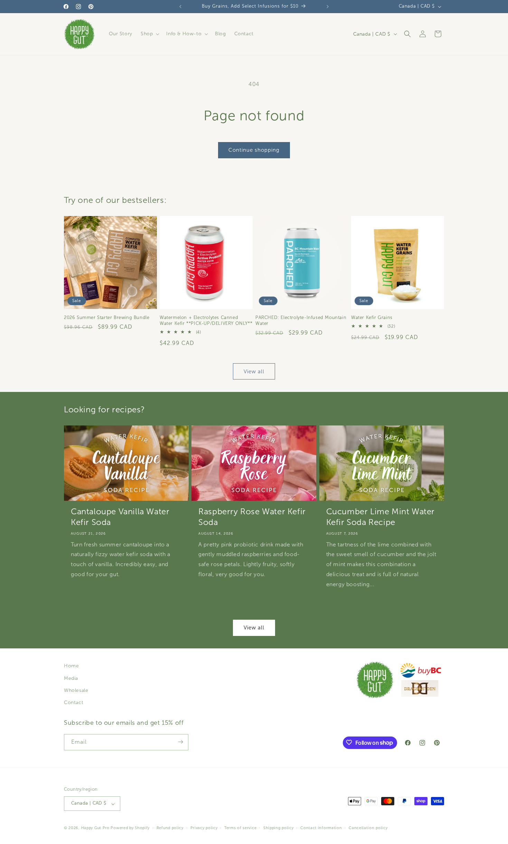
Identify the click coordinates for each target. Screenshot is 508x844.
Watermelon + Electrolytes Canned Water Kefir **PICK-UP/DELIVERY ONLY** (206, 320)
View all (254, 371)
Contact (73, 702)
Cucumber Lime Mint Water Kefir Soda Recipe (380, 517)
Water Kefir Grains (372, 317)
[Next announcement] (327, 6)
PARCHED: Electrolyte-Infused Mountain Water (300, 320)
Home (71, 665)
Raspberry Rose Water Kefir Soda (252, 517)
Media (71, 678)
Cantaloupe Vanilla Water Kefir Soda (120, 517)
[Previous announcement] (180, 6)
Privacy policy (204, 828)
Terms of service (240, 828)
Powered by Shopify (130, 828)
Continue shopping (254, 150)
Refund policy (170, 828)
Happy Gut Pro (95, 828)
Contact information (321, 828)
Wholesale (76, 690)
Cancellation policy (368, 828)
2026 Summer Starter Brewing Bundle (106, 317)
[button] (149, 34)
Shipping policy (278, 828)
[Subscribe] (180, 742)
